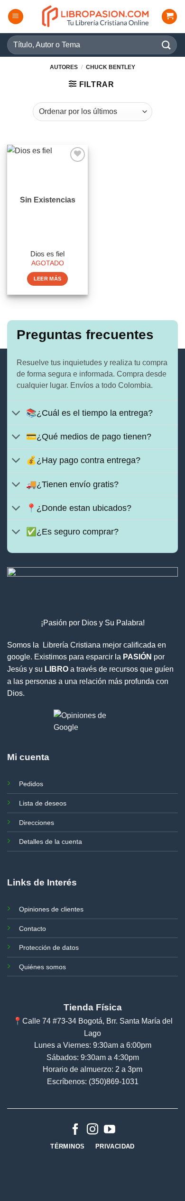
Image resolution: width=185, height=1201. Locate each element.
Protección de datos (49, 947)
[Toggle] (16, 413)
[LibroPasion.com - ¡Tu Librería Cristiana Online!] (96, 16)
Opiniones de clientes (51, 909)
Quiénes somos (42, 967)
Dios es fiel (47, 254)
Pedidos (31, 784)
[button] (15, 17)
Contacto (32, 928)
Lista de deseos (42, 803)
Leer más (48, 278)
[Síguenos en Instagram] (92, 1129)
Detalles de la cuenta (50, 841)
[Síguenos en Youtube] (109, 1129)
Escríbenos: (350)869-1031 (93, 1082)
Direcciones (36, 822)
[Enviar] (166, 44)
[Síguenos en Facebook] (75, 1129)
